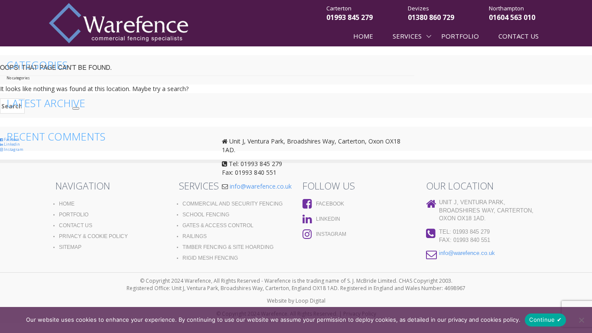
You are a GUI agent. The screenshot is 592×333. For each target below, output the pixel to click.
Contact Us (518, 36)
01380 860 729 (431, 17)
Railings (194, 236)
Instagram (13, 149)
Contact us (75, 225)
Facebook (330, 204)
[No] (581, 320)
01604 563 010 (512, 17)
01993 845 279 (349, 17)
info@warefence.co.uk (467, 253)
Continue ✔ (545, 319)
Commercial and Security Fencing (232, 204)
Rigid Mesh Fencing (210, 258)
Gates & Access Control (218, 225)
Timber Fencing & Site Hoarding (227, 247)
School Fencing (205, 215)
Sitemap (70, 247)
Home (363, 36)
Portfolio (460, 36)
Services (407, 36)
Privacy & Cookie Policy (93, 236)
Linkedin (11, 144)
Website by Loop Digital (296, 300)
